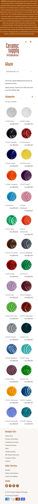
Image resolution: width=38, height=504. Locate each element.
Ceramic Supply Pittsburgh (18, 492)
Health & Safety (10, 452)
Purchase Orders (10, 458)
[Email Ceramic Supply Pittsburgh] (17, 485)
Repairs (7, 470)
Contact (7, 461)
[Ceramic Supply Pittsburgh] (12, 49)
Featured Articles (10, 445)
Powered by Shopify (11, 495)
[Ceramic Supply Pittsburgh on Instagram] (13, 485)
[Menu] (26, 42)
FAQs (7, 448)
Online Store (9, 436)
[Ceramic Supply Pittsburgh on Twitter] (6, 485)
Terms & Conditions (11, 476)
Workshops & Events (12, 442)
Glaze (9, 64)
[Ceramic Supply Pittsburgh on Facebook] (10, 485)
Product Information (11, 439)
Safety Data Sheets (11, 473)
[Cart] (30, 42)
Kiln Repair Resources (12, 455)
